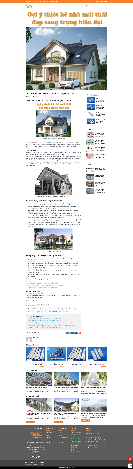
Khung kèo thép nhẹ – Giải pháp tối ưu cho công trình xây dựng (44, 327)
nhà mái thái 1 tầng (42, 311)
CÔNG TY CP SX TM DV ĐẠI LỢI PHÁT (35, 293)
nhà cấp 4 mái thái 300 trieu (69, 308)
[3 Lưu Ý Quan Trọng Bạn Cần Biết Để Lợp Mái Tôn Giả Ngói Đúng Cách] (66, 405)
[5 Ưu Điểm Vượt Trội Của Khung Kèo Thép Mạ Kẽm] (94, 405)
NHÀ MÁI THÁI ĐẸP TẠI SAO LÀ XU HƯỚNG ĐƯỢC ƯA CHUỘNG (43, 283)
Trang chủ (39, 6)
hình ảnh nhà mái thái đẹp (32, 308)
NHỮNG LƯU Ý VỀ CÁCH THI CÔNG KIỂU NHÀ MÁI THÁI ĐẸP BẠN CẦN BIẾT (45, 285)
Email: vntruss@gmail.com (94, 437)
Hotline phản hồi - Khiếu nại (78, 449)
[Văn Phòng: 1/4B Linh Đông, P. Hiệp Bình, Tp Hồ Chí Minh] (86, 441)
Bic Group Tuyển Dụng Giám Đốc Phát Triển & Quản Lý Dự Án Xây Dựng (46, 318)
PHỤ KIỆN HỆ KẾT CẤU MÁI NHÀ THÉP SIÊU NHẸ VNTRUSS (56, 363)
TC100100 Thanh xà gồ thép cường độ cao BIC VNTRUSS (97, 363)
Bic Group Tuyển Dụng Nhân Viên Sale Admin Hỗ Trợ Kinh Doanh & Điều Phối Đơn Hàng (50, 323)
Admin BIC (29, 96)
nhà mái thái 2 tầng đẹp (52, 311)
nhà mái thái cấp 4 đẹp (63, 311)
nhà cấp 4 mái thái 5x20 (31, 311)
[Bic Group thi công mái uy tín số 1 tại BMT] (39, 379)
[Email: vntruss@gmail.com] (86, 437)
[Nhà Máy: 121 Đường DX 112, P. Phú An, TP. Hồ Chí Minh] (86, 447)
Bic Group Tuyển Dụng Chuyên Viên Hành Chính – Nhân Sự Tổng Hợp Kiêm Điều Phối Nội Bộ (51, 325)
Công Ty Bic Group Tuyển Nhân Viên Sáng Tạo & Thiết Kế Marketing (45, 321)
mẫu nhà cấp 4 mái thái (43, 308)
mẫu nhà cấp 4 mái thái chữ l (56, 308)
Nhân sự (74, 6)
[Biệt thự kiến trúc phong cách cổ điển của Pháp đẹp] (66, 379)
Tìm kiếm (106, 6)
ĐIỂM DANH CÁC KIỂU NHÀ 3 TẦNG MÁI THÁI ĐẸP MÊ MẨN (42, 287)
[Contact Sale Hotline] (129, 459)
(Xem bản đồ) (90, 443)
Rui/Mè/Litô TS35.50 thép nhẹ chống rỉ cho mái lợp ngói (76, 363)
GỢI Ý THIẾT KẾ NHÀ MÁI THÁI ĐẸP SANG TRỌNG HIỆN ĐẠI (48, 101)
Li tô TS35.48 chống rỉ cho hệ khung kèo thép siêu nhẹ (35, 363)
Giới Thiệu (95, 1)
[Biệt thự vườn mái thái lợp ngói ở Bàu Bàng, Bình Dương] (94, 379)
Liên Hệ (101, 1)
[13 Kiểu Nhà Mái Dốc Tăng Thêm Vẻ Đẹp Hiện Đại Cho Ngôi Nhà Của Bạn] (39, 405)
